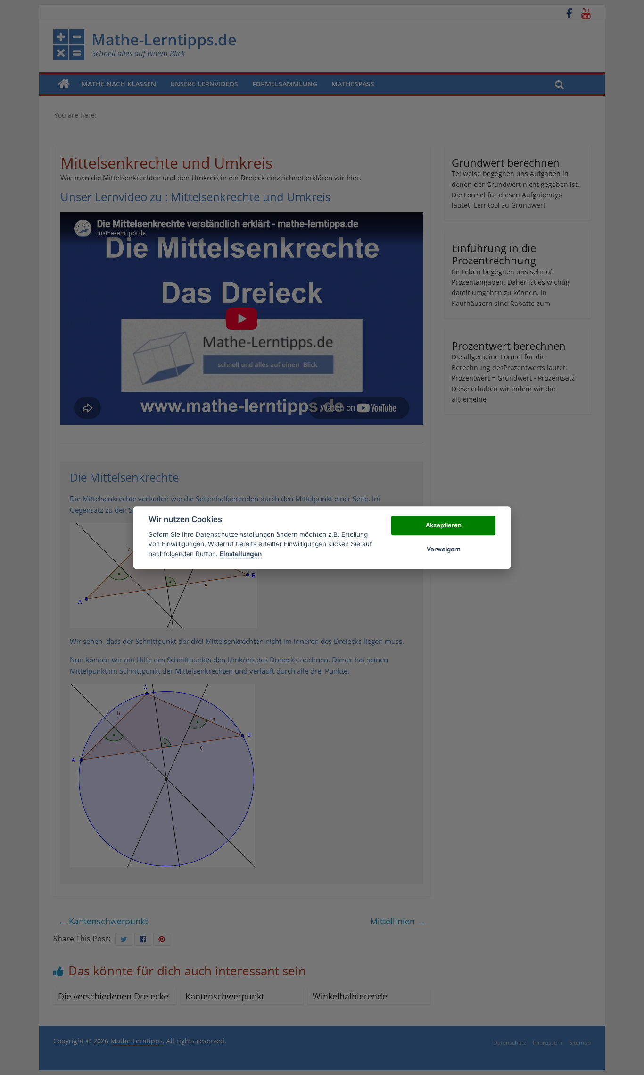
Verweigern (444, 549)
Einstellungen (241, 554)
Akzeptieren (444, 525)
